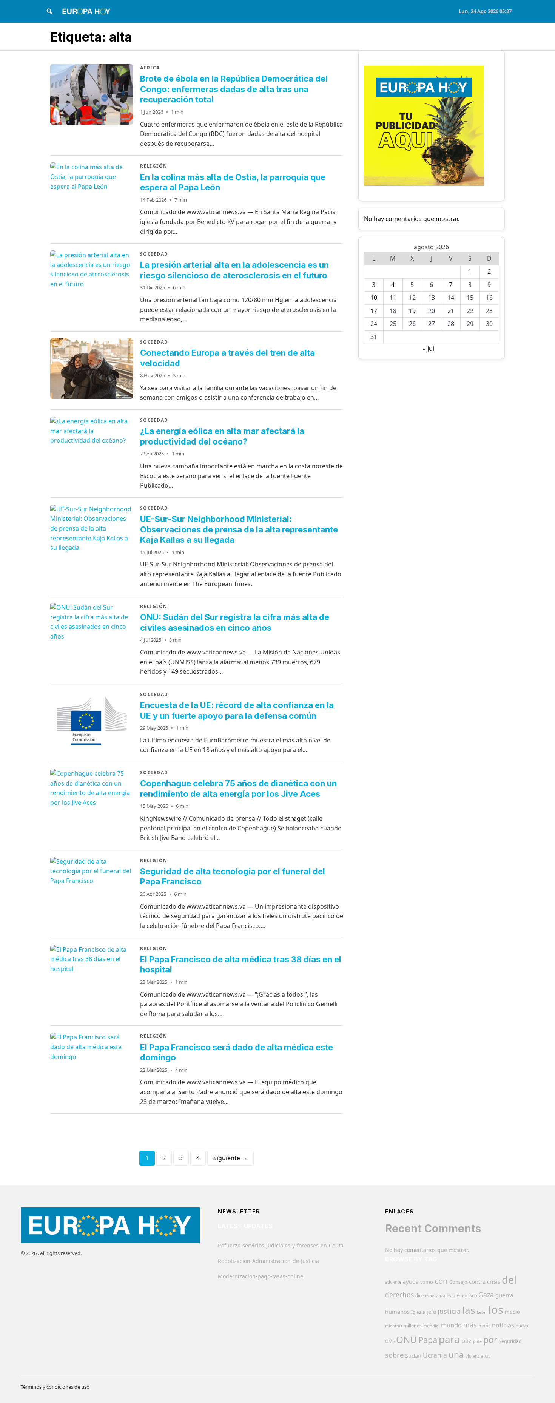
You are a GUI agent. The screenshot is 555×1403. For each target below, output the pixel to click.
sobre (394, 1355)
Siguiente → (230, 1158)
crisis (493, 1281)
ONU (406, 1339)
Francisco (466, 1295)
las (468, 1310)
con (441, 1280)
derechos (399, 1294)
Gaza (486, 1294)
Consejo (458, 1281)
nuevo (522, 1326)
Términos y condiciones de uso (55, 1386)
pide (477, 1341)
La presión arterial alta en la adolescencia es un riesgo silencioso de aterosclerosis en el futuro (234, 270)
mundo (451, 1325)
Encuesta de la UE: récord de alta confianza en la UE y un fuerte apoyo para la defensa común (237, 710)
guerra (504, 1295)
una (456, 1354)
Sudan (413, 1355)
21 (450, 311)
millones (413, 1326)
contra (477, 1281)
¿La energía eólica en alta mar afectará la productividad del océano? (222, 436)
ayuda (411, 1281)
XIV (487, 1356)
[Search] (49, 11)
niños (484, 1326)
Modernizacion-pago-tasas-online (260, 1276)
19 (412, 311)
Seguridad (510, 1341)
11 (393, 297)
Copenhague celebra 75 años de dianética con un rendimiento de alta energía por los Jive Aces (238, 788)
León (482, 1312)
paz (466, 1340)
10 (373, 297)
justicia (449, 1311)
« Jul (428, 348)
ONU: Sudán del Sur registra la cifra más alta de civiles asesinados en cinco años (234, 622)
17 (373, 311)
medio (512, 1312)
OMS (390, 1341)
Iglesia (418, 1312)
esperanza (435, 1295)
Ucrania (435, 1355)
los (495, 1309)
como (426, 1281)
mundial (431, 1326)
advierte (393, 1282)
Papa (427, 1339)
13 (431, 297)
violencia (474, 1356)
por (490, 1340)
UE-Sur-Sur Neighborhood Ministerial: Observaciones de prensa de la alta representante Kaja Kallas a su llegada (239, 529)
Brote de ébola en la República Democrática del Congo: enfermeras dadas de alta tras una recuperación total (234, 89)
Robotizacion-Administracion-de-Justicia (268, 1260)
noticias (503, 1325)
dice (419, 1295)
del (509, 1280)
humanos (397, 1311)
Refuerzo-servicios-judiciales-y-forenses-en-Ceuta (281, 1245)
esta (451, 1295)
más (470, 1324)
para (449, 1339)
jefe (431, 1311)
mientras (393, 1326)
